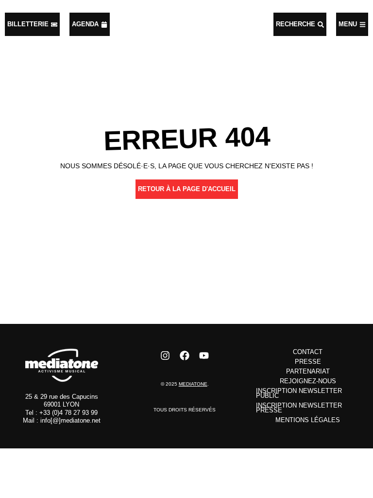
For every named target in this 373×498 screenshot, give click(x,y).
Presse (308, 361)
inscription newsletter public (299, 393)
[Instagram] (165, 355)
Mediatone (193, 384)
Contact (307, 352)
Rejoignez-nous (308, 381)
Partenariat (308, 371)
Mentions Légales (307, 420)
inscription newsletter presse (299, 408)
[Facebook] (184, 355)
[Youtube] (204, 355)
